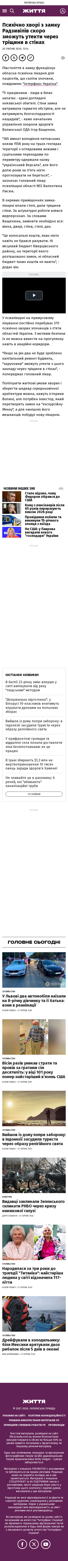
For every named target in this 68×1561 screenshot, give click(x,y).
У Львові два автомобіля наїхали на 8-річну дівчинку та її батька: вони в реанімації (34, 1001)
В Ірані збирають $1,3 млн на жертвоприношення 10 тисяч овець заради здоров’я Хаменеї (31, 764)
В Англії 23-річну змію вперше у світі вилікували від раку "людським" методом (31, 686)
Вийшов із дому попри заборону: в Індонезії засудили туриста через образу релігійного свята (34, 725)
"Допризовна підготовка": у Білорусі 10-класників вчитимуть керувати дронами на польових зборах (32, 706)
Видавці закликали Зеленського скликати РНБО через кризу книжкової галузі (33, 1206)
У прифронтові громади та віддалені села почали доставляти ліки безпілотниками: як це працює (33, 745)
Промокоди (56, 1425)
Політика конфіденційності (47, 1415)
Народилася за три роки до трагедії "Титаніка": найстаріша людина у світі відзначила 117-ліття (32, 1275)
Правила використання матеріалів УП (34, 1420)
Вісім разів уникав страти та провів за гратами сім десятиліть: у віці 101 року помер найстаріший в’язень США (33, 1070)
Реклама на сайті (14, 1415)
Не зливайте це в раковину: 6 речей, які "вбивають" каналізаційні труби (30, 782)
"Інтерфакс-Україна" (40, 84)
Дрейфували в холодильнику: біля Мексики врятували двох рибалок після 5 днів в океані (31, 1344)
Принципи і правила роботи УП (25, 1425)
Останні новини (22, 675)
